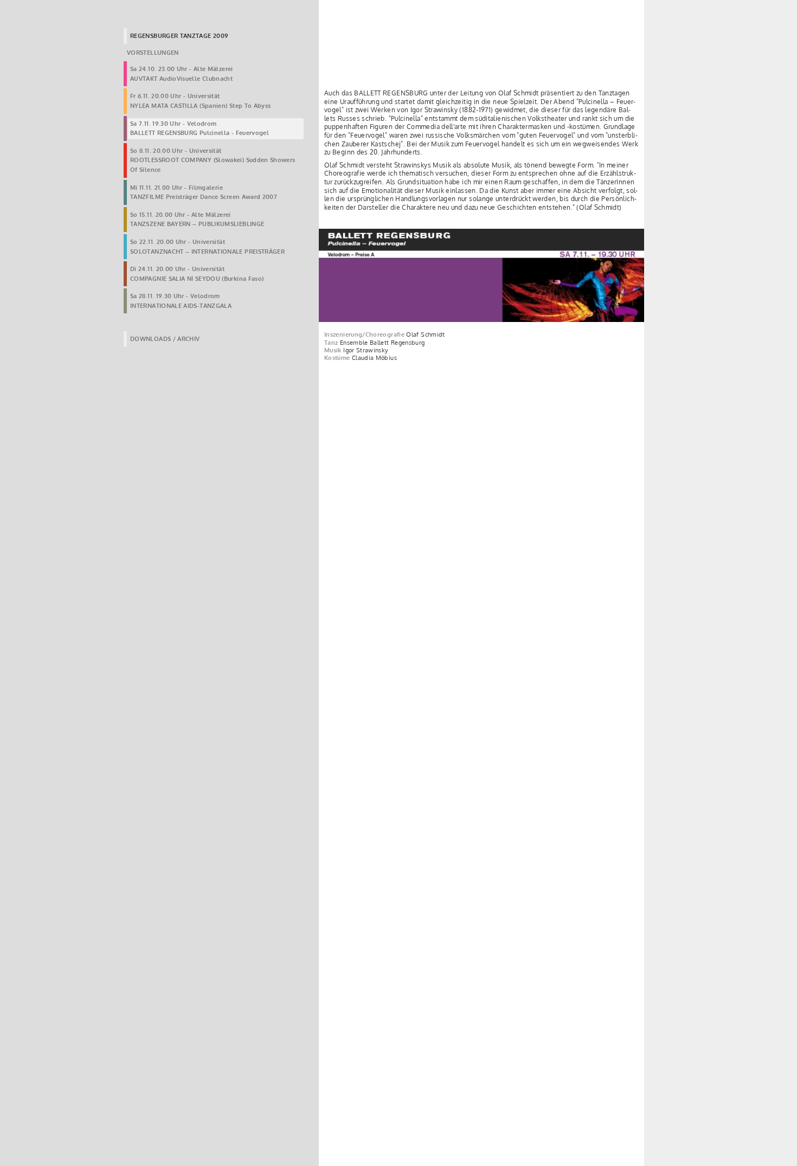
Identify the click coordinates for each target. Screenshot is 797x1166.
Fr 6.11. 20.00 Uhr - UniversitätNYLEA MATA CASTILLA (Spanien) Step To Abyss (200, 100)
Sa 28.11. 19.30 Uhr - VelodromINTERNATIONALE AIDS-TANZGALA (181, 301)
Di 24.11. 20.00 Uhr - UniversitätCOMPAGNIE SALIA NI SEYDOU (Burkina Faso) (196, 273)
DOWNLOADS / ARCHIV (165, 339)
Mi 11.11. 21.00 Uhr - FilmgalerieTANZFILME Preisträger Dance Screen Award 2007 (203, 192)
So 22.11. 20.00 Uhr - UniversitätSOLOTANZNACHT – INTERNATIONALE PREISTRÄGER (207, 246)
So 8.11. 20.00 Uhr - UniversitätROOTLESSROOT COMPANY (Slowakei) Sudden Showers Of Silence (212, 160)
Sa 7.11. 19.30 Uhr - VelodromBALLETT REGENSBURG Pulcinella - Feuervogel (199, 128)
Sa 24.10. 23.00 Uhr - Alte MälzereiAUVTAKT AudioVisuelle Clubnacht (181, 73)
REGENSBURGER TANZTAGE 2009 (179, 36)
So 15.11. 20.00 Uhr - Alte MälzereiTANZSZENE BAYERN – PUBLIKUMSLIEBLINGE (197, 219)
